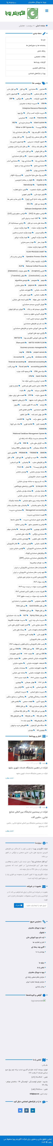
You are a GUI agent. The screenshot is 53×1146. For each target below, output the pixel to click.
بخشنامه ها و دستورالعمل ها (35, 45)
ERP (11, 98)
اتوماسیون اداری (12, 94)
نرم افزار (22, 89)
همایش (42, 89)
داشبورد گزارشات (39, 98)
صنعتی (27, 98)
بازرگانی (18, 98)
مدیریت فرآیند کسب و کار (36, 113)
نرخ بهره (20, 113)
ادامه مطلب (9, 778)
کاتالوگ (41, 932)
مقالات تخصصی (39, 56)
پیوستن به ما (40, 952)
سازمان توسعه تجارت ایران (35, 982)
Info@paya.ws (34, 1094)
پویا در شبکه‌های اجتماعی (36, 73)
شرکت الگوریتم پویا (20, 1139)
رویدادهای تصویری (39, 68)
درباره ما (41, 962)
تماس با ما (40, 967)
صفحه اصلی (40, 25)
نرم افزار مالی (11, 89)
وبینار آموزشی (25, 94)
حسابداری (32, 89)
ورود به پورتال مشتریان (37, 2)
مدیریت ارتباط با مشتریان (28, 103)
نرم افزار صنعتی (39, 94)
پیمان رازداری (39, 986)
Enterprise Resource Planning (34, 108)
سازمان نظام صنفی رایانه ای (34, 977)
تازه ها (43, 40)
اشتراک (18, 905)
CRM (43, 103)
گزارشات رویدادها (39, 62)
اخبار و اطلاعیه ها (38, 942)
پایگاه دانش (41, 51)
